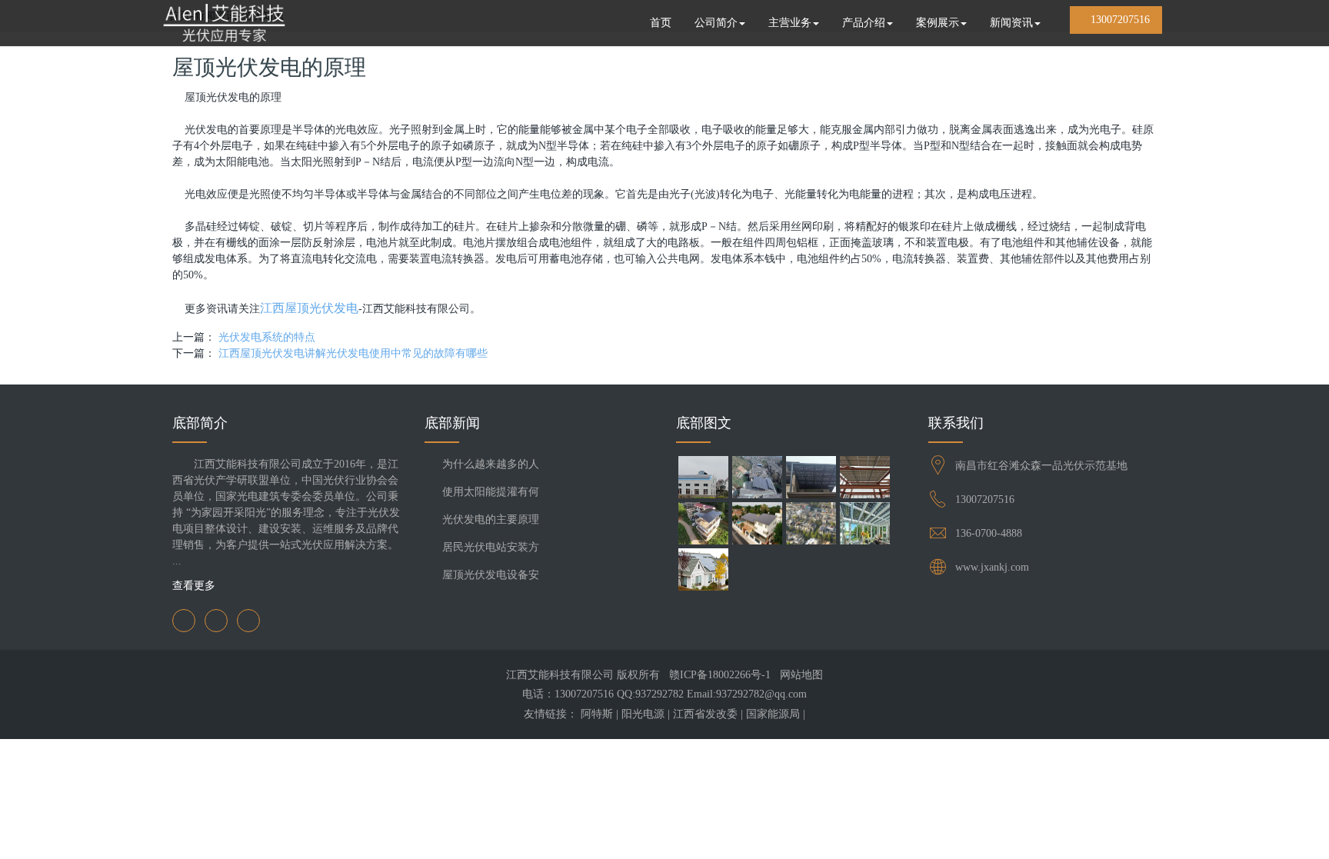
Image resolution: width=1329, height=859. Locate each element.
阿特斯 (597, 714)
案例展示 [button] (937, 22)
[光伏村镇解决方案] (811, 525)
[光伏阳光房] (864, 525)
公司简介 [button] (716, 22)
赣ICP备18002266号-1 (720, 675)
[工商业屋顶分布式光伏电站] (703, 479)
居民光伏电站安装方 (490, 547)
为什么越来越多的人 (490, 464)
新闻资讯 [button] (1011, 22)
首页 (660, 22)
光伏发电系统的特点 (266, 337)
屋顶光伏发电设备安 (490, 575)
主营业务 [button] (789, 22)
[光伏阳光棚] (703, 525)
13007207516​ (984, 499)
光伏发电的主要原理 (490, 519)
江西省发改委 (705, 714)
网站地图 (801, 675)
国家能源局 (773, 714)
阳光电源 (642, 714)
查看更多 (195, 585)
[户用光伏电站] (757, 479)
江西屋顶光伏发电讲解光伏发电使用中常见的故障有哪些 (353, 353)
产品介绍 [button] (863, 22)
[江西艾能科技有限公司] (224, 23)
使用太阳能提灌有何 (490, 492)
